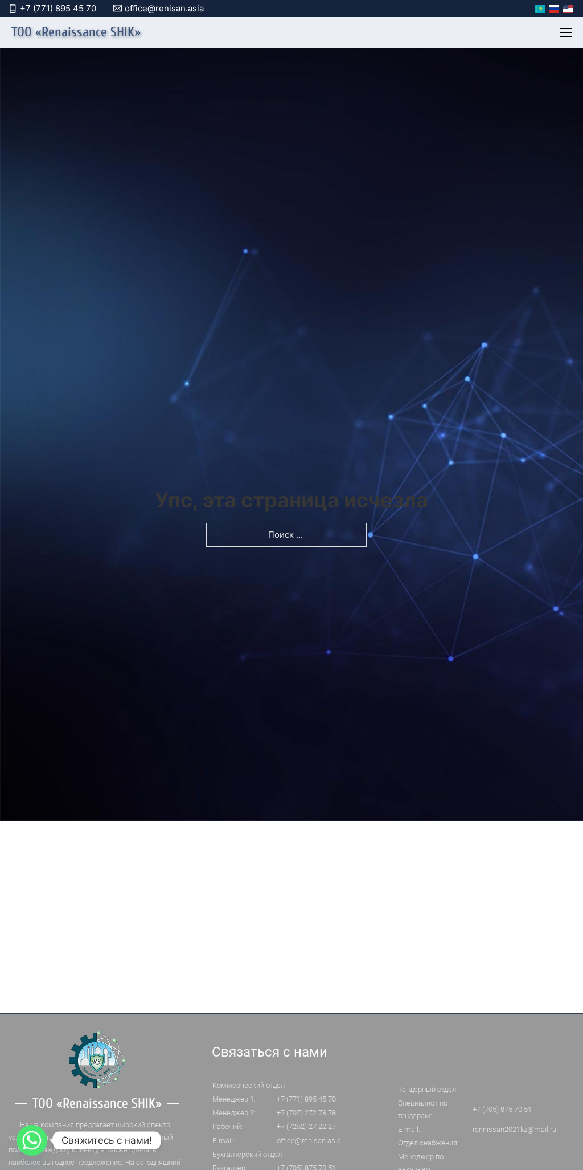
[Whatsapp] (32, 1140)
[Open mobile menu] (566, 32)
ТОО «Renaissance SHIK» (76, 32)
